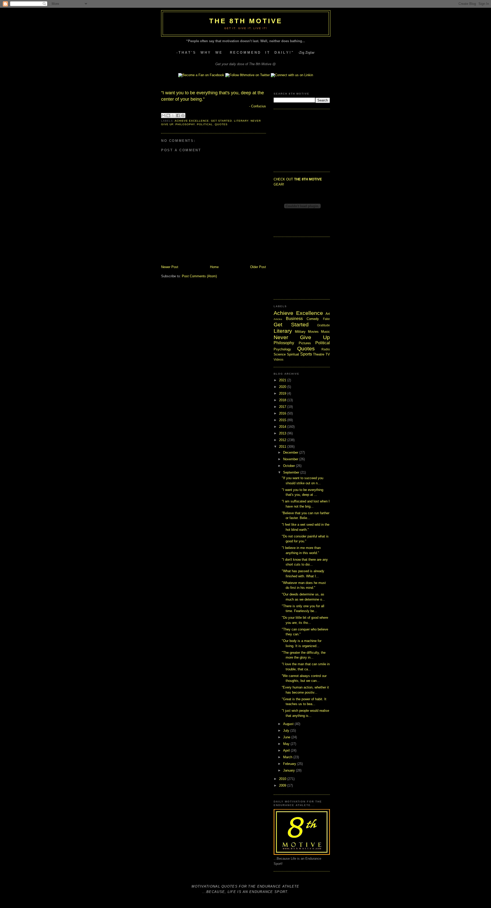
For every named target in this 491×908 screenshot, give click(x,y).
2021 (283, 380)
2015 (283, 420)
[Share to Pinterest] (182, 115)
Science (280, 354)
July (286, 730)
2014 (283, 427)
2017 (283, 407)
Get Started (221, 120)
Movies (313, 332)
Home (214, 267)
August (289, 724)
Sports (306, 354)
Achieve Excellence (192, 120)
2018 (283, 400)
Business (294, 318)
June (287, 737)
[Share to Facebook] (178, 115)
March (288, 757)
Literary (241, 120)
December (291, 452)
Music (325, 332)
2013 (283, 433)
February (290, 764)
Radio (325, 349)
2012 (283, 440)
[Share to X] (173, 115)
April (287, 750)
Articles (278, 319)
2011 (283, 447)
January (289, 770)
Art (328, 314)
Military (300, 332)
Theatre (318, 354)
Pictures (305, 343)
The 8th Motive (246, 21)
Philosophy (185, 124)
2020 (283, 387)
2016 (283, 413)
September (291, 472)
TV (328, 354)
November (291, 459)
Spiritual (293, 354)
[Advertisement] (299, 139)
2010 (283, 779)
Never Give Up (302, 337)
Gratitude (323, 325)
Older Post (258, 267)
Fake (326, 318)
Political (205, 124)
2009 (283, 785)
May (287, 744)
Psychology (282, 349)
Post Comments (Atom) (199, 276)
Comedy (313, 319)
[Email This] (163, 115)
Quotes (221, 124)
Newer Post (169, 267)
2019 (283, 393)
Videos (278, 359)
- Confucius (257, 106)
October (289, 466)
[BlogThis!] (168, 115)
